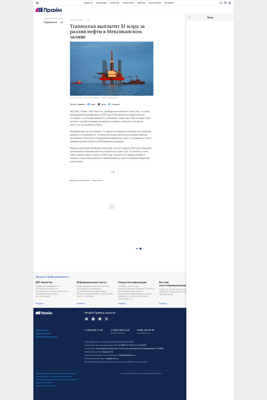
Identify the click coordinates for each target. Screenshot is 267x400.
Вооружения (155, 3)
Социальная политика (44, 383)
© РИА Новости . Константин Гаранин (84, 98)
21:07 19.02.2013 (76, 20)
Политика (114, 3)
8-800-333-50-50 (145, 331)
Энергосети (97, 180)
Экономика (101, 3)
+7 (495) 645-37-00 (93, 330)
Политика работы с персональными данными (53, 376)
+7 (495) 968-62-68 (120, 331)
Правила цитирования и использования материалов (56, 373)
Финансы (141, 3)
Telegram (116, 104)
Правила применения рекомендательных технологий (56, 380)
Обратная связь (43, 333)
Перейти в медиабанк (109, 98)
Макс (93, 104)
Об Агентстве (42, 330)
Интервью (169, 3)
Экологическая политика (45, 386)
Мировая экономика (79, 180)
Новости (88, 3)
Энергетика (128, 3)
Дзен (103, 104)
